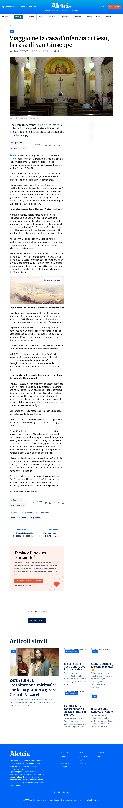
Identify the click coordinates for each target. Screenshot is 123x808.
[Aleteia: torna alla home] (61, 5)
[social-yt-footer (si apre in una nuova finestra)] (55, 792)
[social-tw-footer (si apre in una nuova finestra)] (64, 792)
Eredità (89, 17)
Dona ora (112, 7)
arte (94, 696)
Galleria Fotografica (51, 280)
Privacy (97, 800)
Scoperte (77, 17)
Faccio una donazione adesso (27, 581)
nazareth (22, 518)
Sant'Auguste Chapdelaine (70, 11)
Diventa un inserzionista (69, 800)
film (13, 651)
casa (22, 26)
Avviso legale (54, 800)
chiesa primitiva (72, 651)
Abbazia (108, 17)
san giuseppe (35, 518)
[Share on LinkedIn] (50, 145)
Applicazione (84, 760)
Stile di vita (52, 17)
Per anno (100, 756)
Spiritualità (65, 17)
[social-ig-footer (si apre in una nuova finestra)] (68, 792)
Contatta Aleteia (86, 800)
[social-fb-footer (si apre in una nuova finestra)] (59, 792)
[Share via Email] (59, 145)
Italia (98, 17)
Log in (44, 611)
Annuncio (82, 763)
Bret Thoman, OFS (38, 51)
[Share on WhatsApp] (63, 145)
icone (95, 651)
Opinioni (31, 17)
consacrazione (71, 694)
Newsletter (83, 756)
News (41, 17)
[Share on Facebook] (46, 145)
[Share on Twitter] (54, 145)
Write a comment (37, 620)
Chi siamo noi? (42, 800)
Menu (7, 17)
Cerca (33, 7)
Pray (17, 17)
